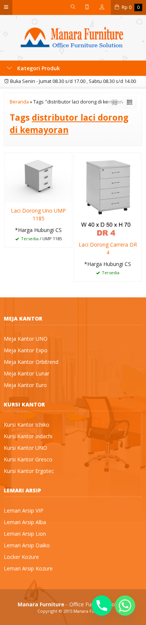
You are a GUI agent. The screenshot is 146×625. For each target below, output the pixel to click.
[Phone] (102, 605)
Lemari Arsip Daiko (27, 545)
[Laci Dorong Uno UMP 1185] (38, 177)
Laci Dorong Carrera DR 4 (108, 248)
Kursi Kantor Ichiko (26, 424)
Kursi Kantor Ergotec (29, 470)
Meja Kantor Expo (26, 350)
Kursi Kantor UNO (25, 447)
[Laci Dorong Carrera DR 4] (107, 194)
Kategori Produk (38, 68)
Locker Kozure (21, 556)
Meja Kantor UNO (26, 338)
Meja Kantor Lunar (26, 373)
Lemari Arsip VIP (23, 510)
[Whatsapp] (125, 605)
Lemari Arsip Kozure (28, 568)
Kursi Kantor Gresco (28, 459)
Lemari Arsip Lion (25, 533)
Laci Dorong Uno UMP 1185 (38, 214)
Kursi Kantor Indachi (28, 436)
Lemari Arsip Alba (25, 522)
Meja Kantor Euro (25, 385)
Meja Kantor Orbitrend (31, 361)
